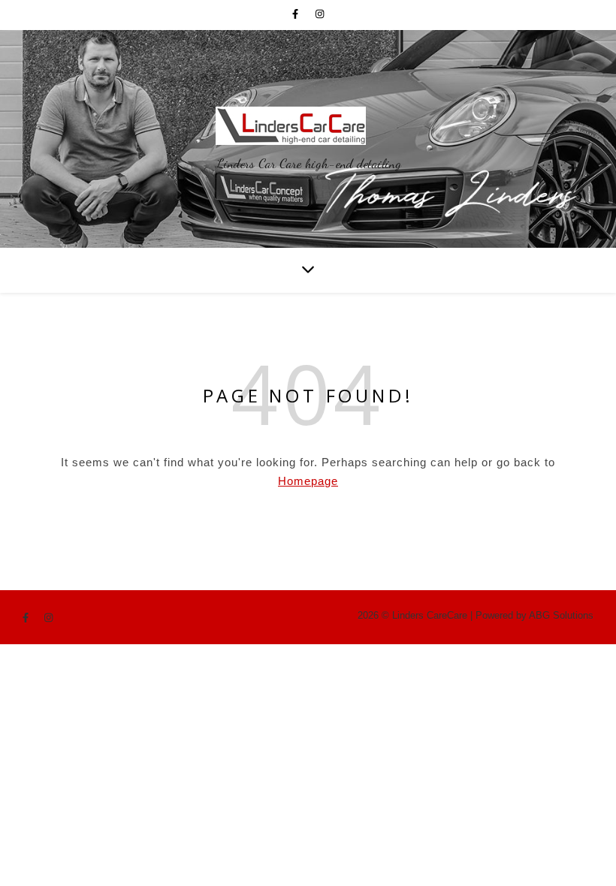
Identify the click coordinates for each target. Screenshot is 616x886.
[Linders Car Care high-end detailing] (308, 126)
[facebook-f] (298, 14)
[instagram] (320, 14)
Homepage (308, 481)
